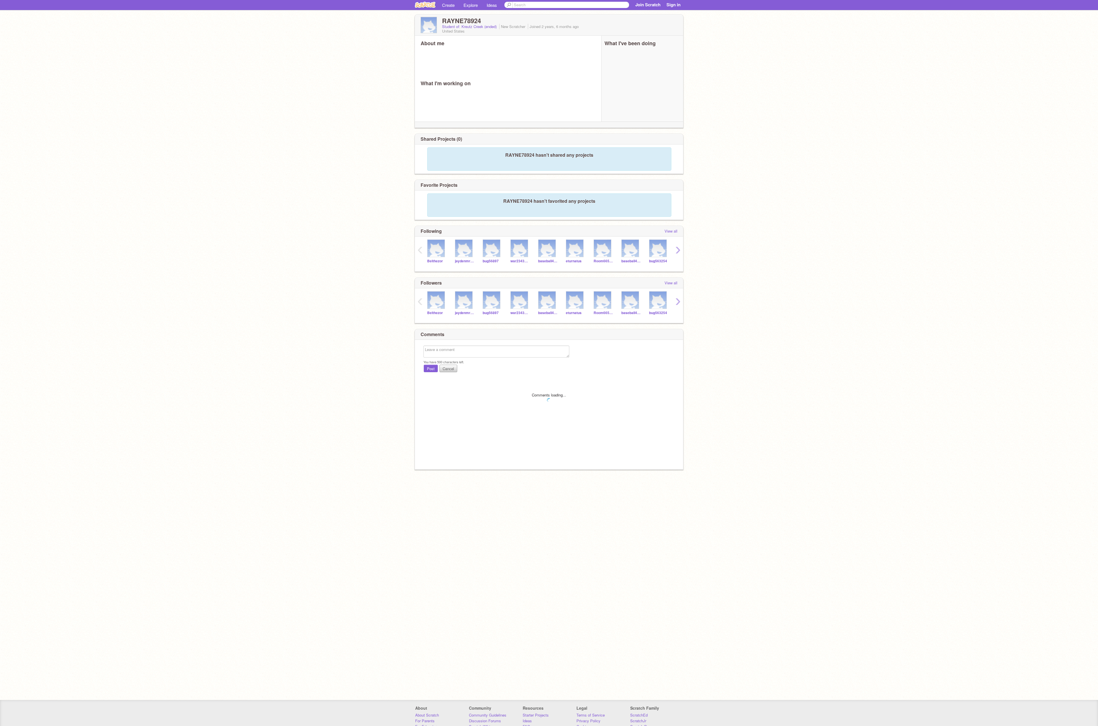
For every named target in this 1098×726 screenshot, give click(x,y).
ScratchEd (639, 715)
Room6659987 (603, 261)
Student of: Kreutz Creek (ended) (470, 26)
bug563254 (658, 261)
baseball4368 (547, 261)
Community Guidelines (487, 715)
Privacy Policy (588, 720)
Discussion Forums (485, 720)
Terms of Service (590, 715)
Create (448, 5)
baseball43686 (630, 261)
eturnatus (574, 261)
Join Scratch (648, 4)
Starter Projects (536, 715)
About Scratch (427, 715)
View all (671, 231)
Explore (471, 5)
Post (431, 368)
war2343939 (520, 261)
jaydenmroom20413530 (464, 261)
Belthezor (435, 261)
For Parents (425, 720)
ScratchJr (638, 720)
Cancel (448, 368)
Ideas (492, 5)
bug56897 (491, 261)
